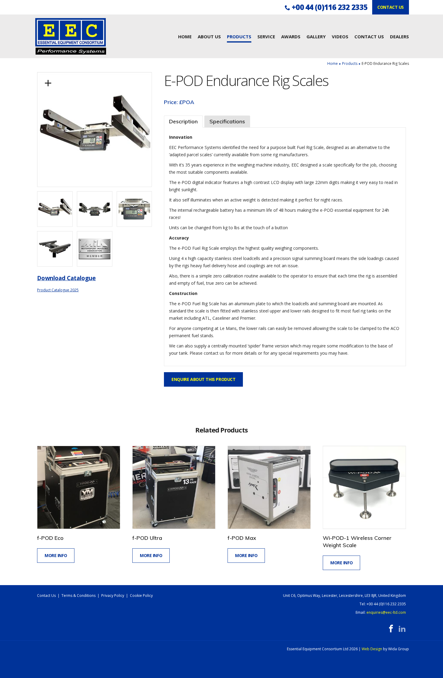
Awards (290, 36)
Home (185, 36)
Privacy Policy (112, 595)
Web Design (372, 648)
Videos (340, 36)
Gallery (316, 36)
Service (266, 36)
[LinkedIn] (402, 628)
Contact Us (369, 36)
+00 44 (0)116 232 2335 (329, 7)
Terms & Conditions (78, 595)
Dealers (399, 36)
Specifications (227, 121)
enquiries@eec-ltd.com (386, 612)
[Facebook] (391, 628)
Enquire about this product (203, 379)
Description (183, 121)
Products (239, 36)
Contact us (390, 7)
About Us (209, 36)
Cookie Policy (141, 595)
